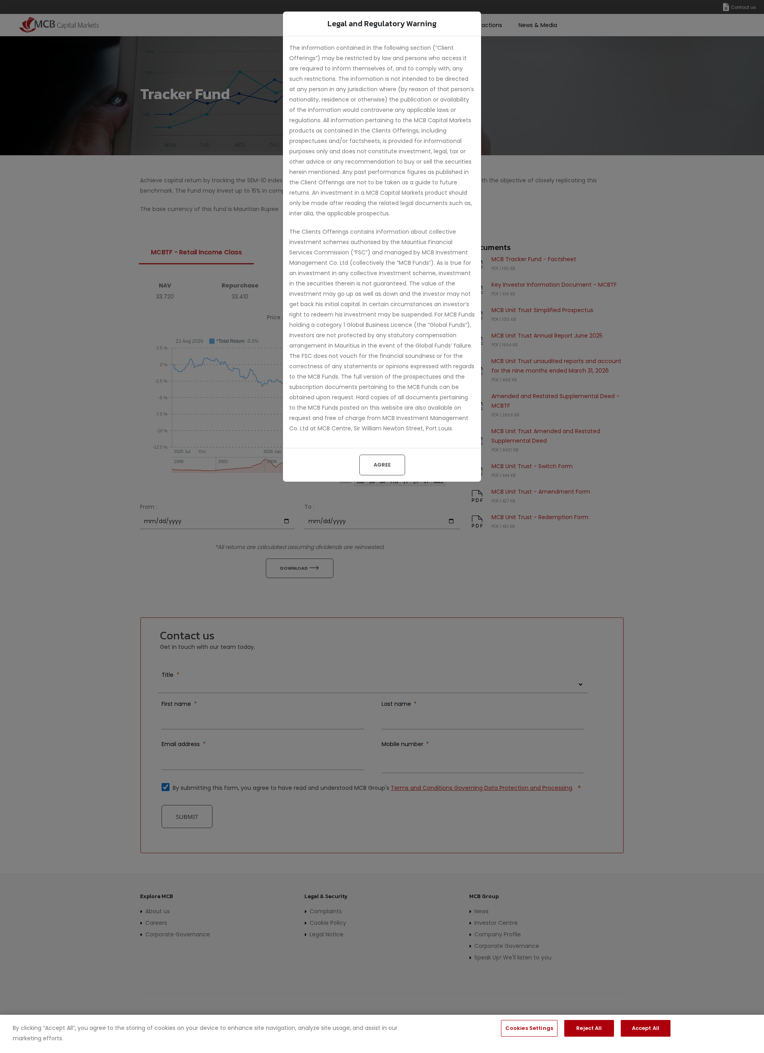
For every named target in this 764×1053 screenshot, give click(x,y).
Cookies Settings (529, 1028)
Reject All (589, 1028)
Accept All (645, 1028)
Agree (382, 464)
